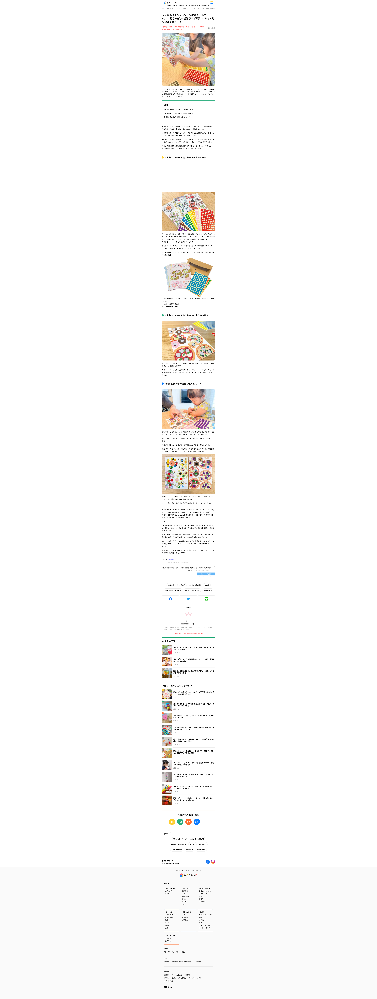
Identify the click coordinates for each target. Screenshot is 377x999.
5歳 (173, 952)
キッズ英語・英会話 (205, 915)
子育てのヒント (169, 5)
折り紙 (184, 899)
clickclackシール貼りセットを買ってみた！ (179, 109)
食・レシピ (188, 5)
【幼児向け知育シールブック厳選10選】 (189, 126)
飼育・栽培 (185, 896)
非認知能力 (201, 849)
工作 (183, 894)
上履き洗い (202, 902)
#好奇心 (171, 27)
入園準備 (168, 941)
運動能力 (185, 920)
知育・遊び (175, 5)
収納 (200, 896)
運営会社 (179, 975)
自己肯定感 (168, 891)
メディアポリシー (169, 981)
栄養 (166, 920)
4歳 (169, 952)
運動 (183, 915)
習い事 (198, 5)
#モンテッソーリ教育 (197, 27)
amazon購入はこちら (170, 306)
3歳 (165, 952)
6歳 (177, 952)
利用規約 (187, 975)
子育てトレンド (204, 894)
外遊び (184, 904)
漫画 (208, 5)
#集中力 (164, 27)
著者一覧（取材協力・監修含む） (182, 961)
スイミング (202, 920)
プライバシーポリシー (196, 978)
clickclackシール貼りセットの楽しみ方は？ (179, 113)
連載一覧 (166, 961)
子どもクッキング (180, 839)
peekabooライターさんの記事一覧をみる (187, 633)
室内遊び (203, 844)
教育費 (201, 899)
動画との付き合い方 (179, 844)
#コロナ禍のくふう (168, 29)
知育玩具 (185, 891)
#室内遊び (178, 29)
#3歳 (187, 27)
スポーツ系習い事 (204, 925)
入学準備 (168, 938)
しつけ (193, 844)
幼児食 (167, 925)
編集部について (169, 975)
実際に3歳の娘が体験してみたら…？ (177, 117)
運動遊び (190, 849)
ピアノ (201, 923)
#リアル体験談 (179, 27)
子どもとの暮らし (182, 5)
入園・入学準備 (203, 5)
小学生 (182, 952)
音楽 (200, 917)
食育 (166, 928)
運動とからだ (193, 5)
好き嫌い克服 (177, 849)
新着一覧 (198, 961)
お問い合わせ (168, 987)
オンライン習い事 (197, 839)
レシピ (167, 923)
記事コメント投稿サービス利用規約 (175, 978)
